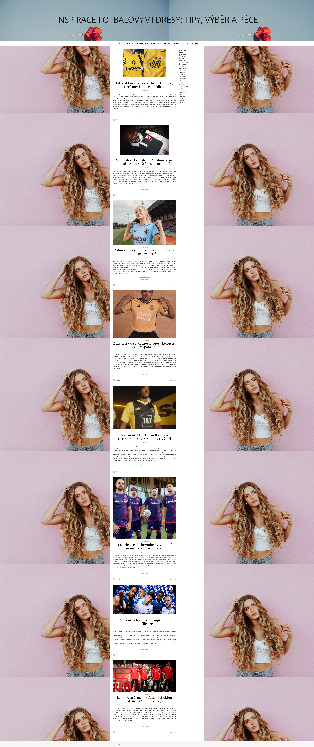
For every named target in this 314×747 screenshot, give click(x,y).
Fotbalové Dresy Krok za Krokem (135, 43)
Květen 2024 (182, 90)
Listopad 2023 (183, 102)
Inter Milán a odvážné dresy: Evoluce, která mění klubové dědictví (144, 85)
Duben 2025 (182, 68)
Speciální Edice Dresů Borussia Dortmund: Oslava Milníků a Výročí (144, 437)
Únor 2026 (182, 52)
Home (119, 43)
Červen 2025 (182, 64)
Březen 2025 (182, 70)
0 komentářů (172, 120)
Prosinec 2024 (183, 76)
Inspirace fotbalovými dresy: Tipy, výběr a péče (157, 19)
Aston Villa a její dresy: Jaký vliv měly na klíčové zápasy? (144, 252)
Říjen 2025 (182, 56)
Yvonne (118, 120)
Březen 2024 (182, 94)
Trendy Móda (144, 80)
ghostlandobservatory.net (125, 744)
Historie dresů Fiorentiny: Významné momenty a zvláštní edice (144, 546)
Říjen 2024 (182, 80)
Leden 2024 (182, 98)
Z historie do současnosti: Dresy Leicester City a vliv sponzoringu (144, 345)
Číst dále (144, 114)
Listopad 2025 (183, 54)
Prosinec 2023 (183, 100)
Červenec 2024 (183, 86)
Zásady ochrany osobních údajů (185, 43)
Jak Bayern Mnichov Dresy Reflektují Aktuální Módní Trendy (144, 699)
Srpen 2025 (182, 60)
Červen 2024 (182, 88)
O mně (153, 43)
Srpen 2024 (182, 84)
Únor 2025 (182, 72)
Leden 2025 (182, 74)
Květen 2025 (182, 66)
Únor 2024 (182, 96)
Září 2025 (181, 58)
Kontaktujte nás (164, 43)
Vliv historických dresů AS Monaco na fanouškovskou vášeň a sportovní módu (144, 162)
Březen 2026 (182, 50)
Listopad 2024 (183, 78)
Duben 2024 (182, 92)
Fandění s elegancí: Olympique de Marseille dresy (144, 622)
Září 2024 (181, 82)
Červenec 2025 (183, 62)
